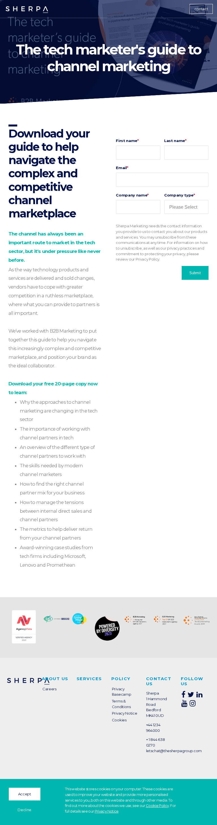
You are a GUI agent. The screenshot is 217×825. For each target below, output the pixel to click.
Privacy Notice (107, 811)
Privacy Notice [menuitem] (124, 713)
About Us (55, 678)
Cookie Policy (157, 805)
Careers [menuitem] (49, 689)
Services (89, 678)
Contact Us (158, 681)
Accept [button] (24, 794)
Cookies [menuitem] (119, 720)
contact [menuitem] (201, 8)
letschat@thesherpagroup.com (174, 750)
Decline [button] (24, 809)
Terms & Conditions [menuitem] (121, 704)
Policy (121, 678)
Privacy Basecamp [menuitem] (121, 692)
